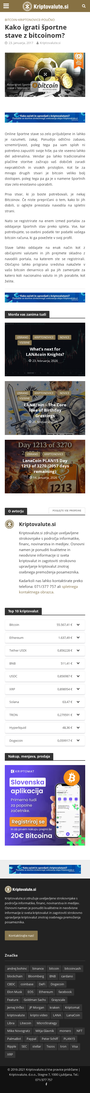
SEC (24, 1046)
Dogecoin (57, 984)
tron (63, 1046)
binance (38, 969)
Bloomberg (36, 976)
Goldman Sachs (35, 1000)
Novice (64, 337)
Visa (75, 1046)
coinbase (27, 984)
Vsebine (24, 342)
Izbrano (22, 337)
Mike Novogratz (18, 1031)
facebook (65, 992)
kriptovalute (16, 1015)
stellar (36, 1046)
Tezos (51, 1046)
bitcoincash (73, 969)
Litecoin (25, 1023)
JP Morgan (37, 1007)
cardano (67, 976)
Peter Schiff (50, 1039)
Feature (12, 1000)
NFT (79, 1031)
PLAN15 (69, 1039)
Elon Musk (14, 992)
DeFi (42, 984)
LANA (57, 1015)
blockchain (15, 976)
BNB (52, 976)
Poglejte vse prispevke (67, 510)
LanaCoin (73, 1015)
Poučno (48, 20)
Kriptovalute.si (50, 43)
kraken (55, 1007)
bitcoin (11, 20)
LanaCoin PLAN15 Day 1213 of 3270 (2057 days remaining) (45, 466)
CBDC (11, 984)
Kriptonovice (29, 20)
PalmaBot (14, 1039)
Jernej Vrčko (15, 1007)
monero (65, 1031)
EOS (30, 992)
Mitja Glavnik (45, 1031)
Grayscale (58, 1000)
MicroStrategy (47, 1023)
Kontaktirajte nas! (21, 935)
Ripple (11, 1046)
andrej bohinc (17, 969)
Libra (10, 1023)
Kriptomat (72, 1007)
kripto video (39, 1015)
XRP (10, 1054)
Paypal (31, 1039)
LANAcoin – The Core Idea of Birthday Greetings (45, 410)
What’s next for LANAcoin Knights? (45, 351)
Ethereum (46, 992)
